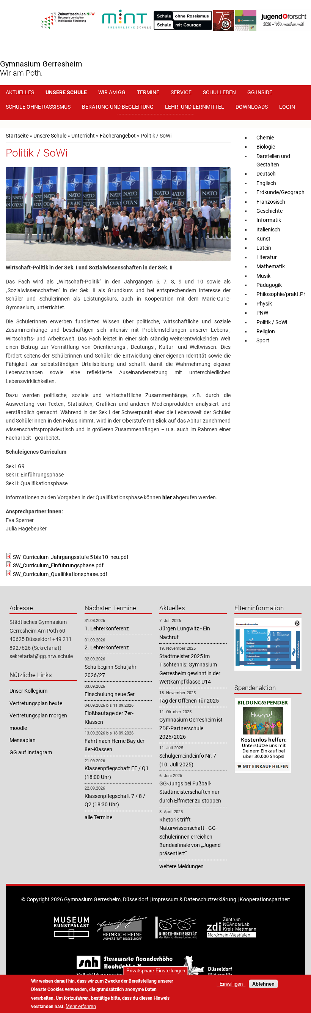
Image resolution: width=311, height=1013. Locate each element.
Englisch (266, 183)
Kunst (263, 239)
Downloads (252, 107)
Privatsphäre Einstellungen (155, 970)
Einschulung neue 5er (110, 694)
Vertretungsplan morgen (38, 715)
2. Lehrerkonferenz (107, 647)
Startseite (17, 136)
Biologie (265, 147)
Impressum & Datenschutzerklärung (194, 899)
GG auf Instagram (30, 752)
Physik (264, 304)
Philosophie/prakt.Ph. (282, 294)
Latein (263, 248)
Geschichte (269, 211)
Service (181, 92)
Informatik (268, 220)
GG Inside (259, 92)
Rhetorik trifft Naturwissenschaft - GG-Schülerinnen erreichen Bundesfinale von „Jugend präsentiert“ (190, 837)
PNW (262, 313)
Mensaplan (22, 740)
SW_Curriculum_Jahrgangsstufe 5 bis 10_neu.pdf (71, 557)
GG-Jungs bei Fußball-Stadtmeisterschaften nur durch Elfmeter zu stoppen (190, 792)
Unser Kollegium (28, 691)
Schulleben (219, 92)
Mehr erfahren (81, 1006)
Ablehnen (263, 984)
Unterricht (83, 136)
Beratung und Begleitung (118, 107)
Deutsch (266, 174)
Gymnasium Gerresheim (41, 63)
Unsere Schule (66, 92)
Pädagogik (269, 285)
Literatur (266, 257)
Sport (262, 340)
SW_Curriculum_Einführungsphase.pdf (58, 565)
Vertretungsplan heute (35, 703)
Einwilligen (231, 983)
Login (287, 107)
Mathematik (270, 266)
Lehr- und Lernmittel (194, 107)
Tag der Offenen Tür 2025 (189, 701)
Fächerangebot (118, 136)
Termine (148, 92)
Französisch (270, 202)
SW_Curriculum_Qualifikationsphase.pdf (60, 574)
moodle (18, 728)
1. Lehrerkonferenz (107, 628)
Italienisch (268, 229)
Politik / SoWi (271, 322)
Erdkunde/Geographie (282, 192)
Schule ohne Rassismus (38, 107)
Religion (265, 331)
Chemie (265, 138)
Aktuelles (20, 92)
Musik (263, 276)
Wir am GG (112, 92)
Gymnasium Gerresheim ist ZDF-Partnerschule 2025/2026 (191, 728)
